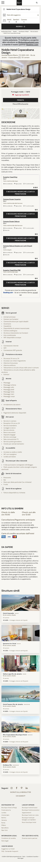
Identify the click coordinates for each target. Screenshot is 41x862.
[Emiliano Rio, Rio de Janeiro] (20, 754)
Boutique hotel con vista (30, 815)
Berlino (3, 818)
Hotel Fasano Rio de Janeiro (13, 704)
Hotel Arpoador (8, 613)
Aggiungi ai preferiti (21, 95)
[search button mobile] (37, 2)
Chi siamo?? (20, 796)
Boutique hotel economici (30, 810)
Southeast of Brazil (24, 31)
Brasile (15, 31)
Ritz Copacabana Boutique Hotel (15, 735)
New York (4, 830)
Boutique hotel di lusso (29, 808)
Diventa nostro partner (29, 838)
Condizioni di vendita (8, 838)
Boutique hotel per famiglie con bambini (29, 819)
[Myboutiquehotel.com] (19, 2)
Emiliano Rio (7, 765)
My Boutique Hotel (6, 31)
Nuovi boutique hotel (29, 822)
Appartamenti (26, 813)
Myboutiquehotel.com (28, 42)
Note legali (4, 841)
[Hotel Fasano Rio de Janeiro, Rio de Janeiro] (20, 694)
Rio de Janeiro (34, 31)
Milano (3, 825)
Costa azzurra (6, 810)
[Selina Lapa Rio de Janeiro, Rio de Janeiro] (20, 663)
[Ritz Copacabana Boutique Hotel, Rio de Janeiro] (20, 724)
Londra (3, 813)
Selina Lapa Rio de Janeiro (12, 674)
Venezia (4, 820)
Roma (3, 823)
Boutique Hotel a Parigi (9, 808)
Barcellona (4, 828)
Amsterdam (5, 815)
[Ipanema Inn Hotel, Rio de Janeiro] (20, 633)
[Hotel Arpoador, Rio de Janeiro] (20, 603)
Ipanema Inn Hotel (9, 644)
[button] (2, 73)
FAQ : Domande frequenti (9, 851)
